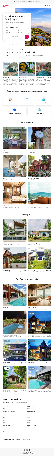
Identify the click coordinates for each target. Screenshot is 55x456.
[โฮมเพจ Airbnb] (6, 6)
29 (22, 52)
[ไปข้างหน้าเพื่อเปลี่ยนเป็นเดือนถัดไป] (22, 36)
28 (20, 52)
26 (14, 52)
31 (9, 55)
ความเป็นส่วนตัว (24, 453)
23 (7, 52)
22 (22, 49)
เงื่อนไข (31, 453)
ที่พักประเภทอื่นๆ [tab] (6, 402)
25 (12, 52)
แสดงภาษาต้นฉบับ (36, 1)
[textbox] (11, 32)
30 (7, 55)
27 (17, 52)
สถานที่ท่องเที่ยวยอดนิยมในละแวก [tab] (19, 402)
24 (9, 52)
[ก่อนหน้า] (24, 59)
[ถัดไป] (29, 59)
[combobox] (17, 27)
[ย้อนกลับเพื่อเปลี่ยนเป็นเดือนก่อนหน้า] (7, 36)
